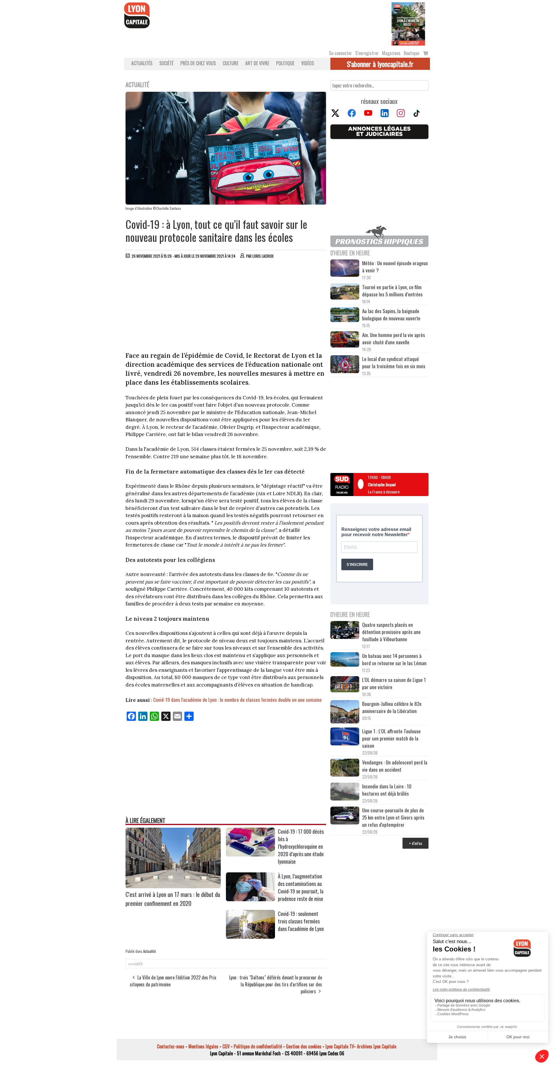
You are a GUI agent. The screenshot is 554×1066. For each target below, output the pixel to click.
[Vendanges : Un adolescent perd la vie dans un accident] (344, 768)
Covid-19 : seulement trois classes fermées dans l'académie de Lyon (301, 921)
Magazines (391, 53)
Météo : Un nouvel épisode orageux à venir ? (395, 266)
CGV (226, 1046)
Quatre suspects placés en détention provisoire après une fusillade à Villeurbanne (391, 632)
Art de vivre (257, 63)
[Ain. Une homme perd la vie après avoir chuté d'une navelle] (344, 340)
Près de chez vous (198, 63)
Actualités (141, 63)
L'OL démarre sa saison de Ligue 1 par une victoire (394, 683)
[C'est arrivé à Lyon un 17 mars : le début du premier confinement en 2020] (173, 886)
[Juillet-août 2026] (408, 23)
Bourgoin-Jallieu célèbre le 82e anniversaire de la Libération (392, 707)
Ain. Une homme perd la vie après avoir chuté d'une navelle (393, 338)
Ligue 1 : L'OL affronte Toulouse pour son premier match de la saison (391, 738)
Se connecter (340, 53)
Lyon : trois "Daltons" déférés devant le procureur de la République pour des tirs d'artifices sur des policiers (275, 984)
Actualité (149, 951)
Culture (230, 63)
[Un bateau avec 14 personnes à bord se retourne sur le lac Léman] (344, 660)
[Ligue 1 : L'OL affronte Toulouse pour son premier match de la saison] (344, 737)
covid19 (135, 963)
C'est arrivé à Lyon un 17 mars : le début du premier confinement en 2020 (173, 899)
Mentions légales (203, 1046)
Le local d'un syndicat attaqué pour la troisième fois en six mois (393, 362)
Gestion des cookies (303, 1046)
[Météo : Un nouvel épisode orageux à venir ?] (344, 268)
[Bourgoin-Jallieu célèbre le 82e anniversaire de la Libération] (344, 712)
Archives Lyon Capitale (376, 1046)
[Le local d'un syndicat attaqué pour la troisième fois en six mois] (344, 365)
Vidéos (307, 63)
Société (166, 63)
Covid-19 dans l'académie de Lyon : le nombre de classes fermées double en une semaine (237, 699)
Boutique (411, 53)
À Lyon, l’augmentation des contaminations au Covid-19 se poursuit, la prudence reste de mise (300, 887)
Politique (285, 63)
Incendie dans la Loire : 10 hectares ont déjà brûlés (386, 790)
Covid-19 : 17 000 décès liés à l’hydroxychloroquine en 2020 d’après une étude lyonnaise (301, 846)
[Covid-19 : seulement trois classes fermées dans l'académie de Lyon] (250, 936)
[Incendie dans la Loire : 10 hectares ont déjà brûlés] (344, 792)
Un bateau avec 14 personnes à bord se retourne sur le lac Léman (395, 659)
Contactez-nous (170, 1046)
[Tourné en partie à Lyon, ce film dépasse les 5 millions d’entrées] (344, 292)
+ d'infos (415, 843)
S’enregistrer (367, 53)
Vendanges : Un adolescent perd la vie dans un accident (394, 766)
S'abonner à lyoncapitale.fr (380, 64)
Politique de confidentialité (258, 1046)
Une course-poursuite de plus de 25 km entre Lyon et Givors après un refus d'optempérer (393, 817)
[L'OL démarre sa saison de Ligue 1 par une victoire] (344, 685)
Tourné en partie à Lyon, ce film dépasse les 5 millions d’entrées (392, 290)
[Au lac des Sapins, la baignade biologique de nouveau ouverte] (344, 315)
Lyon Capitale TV (339, 1046)
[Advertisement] (226, 306)
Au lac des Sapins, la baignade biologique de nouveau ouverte (391, 314)
